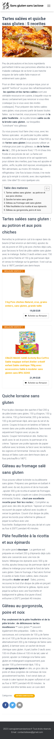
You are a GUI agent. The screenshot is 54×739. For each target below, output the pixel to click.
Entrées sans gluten (24, 696)
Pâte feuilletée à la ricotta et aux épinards (26, 206)
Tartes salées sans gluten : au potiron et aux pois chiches (25, 194)
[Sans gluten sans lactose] (24, 5)
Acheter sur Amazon (37, 316)
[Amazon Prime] (45, 311)
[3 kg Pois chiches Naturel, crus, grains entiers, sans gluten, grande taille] (27, 286)
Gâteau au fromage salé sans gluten (23, 203)
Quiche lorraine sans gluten (19, 199)
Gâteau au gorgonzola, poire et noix (23, 210)
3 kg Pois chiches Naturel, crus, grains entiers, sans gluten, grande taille (26, 304)
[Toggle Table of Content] (45, 188)
